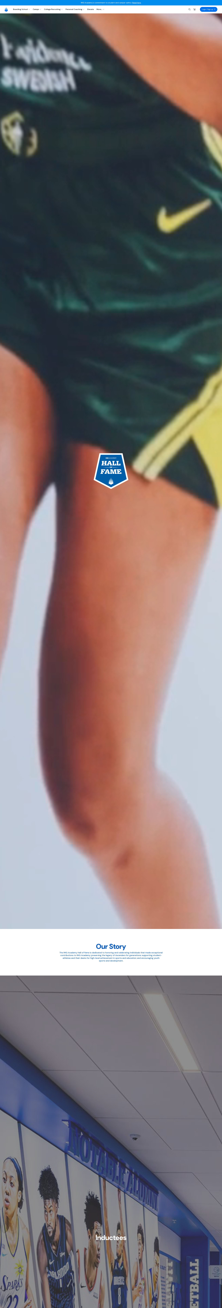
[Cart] (194, 9)
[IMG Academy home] (7, 9)
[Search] (189, 9)
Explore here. (123, 3)
